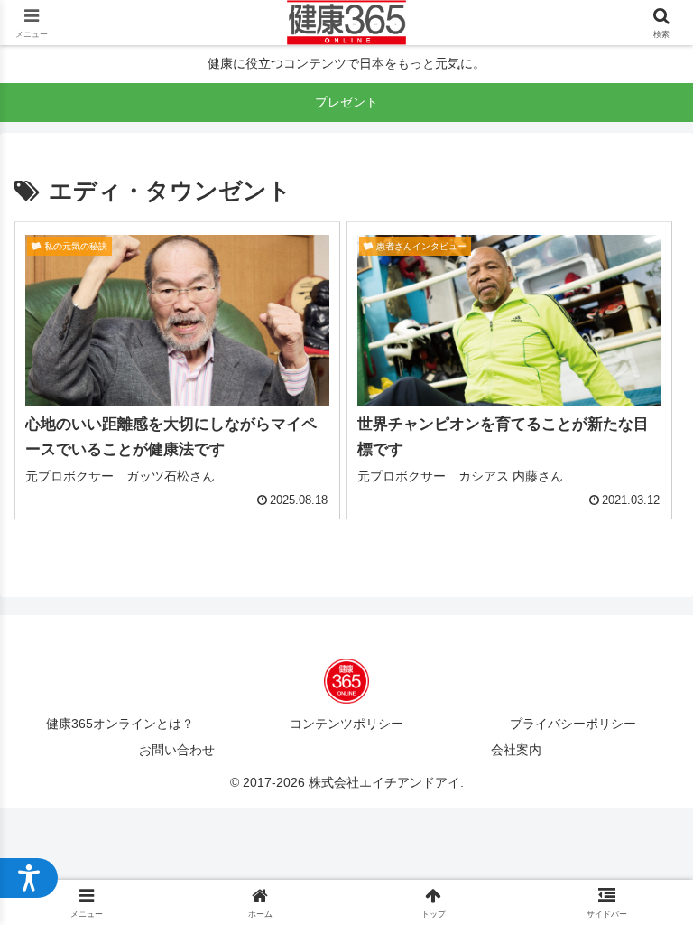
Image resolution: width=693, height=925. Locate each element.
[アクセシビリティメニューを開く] (29, 878)
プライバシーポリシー (573, 723)
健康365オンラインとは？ (120, 723)
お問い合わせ (177, 750)
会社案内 (516, 750)
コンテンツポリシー (346, 723)
